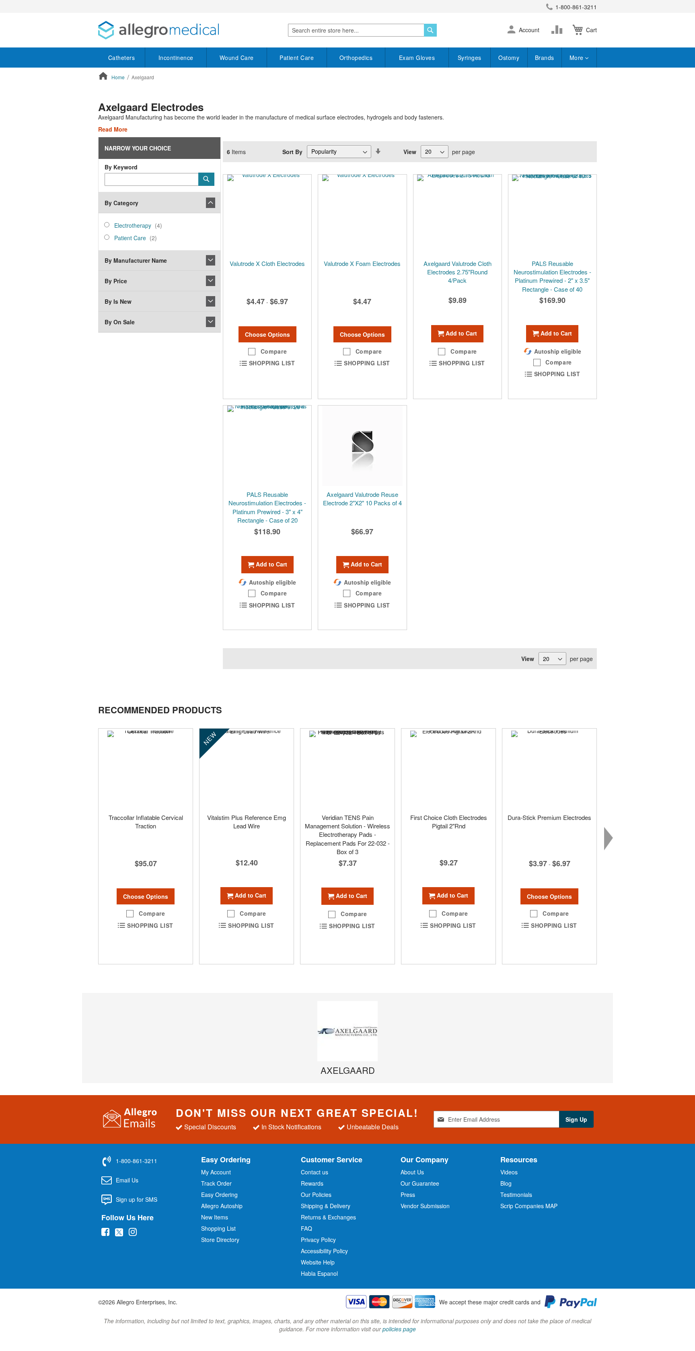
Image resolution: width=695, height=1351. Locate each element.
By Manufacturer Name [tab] (136, 260)
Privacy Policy (318, 1240)
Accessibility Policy (324, 1251)
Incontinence (175, 58)
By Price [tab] (116, 281)
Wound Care (237, 58)
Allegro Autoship (222, 1206)
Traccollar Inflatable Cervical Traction (146, 821)
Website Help (318, 1262)
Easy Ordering (219, 1194)
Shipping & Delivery (325, 1206)
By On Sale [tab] (120, 322)
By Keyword (121, 167)
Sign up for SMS (136, 1199)
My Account (216, 1172)
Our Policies (316, 1194)
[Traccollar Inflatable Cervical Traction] (146, 769)
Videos (509, 1172)
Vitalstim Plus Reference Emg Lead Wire (246, 821)
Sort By (292, 151)
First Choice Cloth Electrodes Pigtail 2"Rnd (448, 821)
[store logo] (158, 30)
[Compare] (558, 29)
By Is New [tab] (118, 301)
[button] (511, 30)
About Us (412, 1172)
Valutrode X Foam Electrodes (362, 263)
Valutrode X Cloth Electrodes (267, 263)
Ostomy (508, 58)
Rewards (312, 1183)
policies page (399, 1329)
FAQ (306, 1228)
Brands (544, 58)
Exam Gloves (417, 58)
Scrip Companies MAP (528, 1206)
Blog (506, 1183)
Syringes (469, 58)
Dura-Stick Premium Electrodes (549, 817)
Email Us (127, 1180)
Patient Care (297, 58)
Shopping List (218, 1228)
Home (118, 77)
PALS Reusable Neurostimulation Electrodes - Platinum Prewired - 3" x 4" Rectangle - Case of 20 (267, 507)
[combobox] (362, 30)
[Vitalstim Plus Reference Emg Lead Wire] (246, 769)
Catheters (121, 58)
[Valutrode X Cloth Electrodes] (267, 215)
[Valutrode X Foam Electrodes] (362, 215)
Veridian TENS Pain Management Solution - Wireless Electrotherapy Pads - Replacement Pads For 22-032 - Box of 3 (347, 834)
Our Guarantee (420, 1183)
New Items (214, 1217)
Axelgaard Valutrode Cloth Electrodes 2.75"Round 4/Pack (457, 272)
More (578, 58)
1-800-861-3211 (576, 7)
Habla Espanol (319, 1273)
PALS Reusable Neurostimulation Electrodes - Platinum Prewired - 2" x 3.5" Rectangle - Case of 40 (552, 276)
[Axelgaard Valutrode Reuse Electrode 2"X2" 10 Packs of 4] (362, 446)
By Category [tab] (121, 203)
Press (408, 1194)
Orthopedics (356, 58)
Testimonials (516, 1194)
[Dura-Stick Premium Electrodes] (549, 769)
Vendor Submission (425, 1206)
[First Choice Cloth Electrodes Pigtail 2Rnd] (448, 769)
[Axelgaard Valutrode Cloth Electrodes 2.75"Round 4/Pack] (457, 215)
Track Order (216, 1183)
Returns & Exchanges (328, 1217)
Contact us (314, 1172)
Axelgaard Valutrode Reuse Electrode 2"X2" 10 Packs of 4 (362, 498)
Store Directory (220, 1240)
